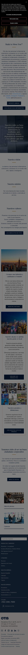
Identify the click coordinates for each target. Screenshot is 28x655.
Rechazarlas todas (14, 18)
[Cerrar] (26, 2)
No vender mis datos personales (14, 14)
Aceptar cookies (14, 23)
